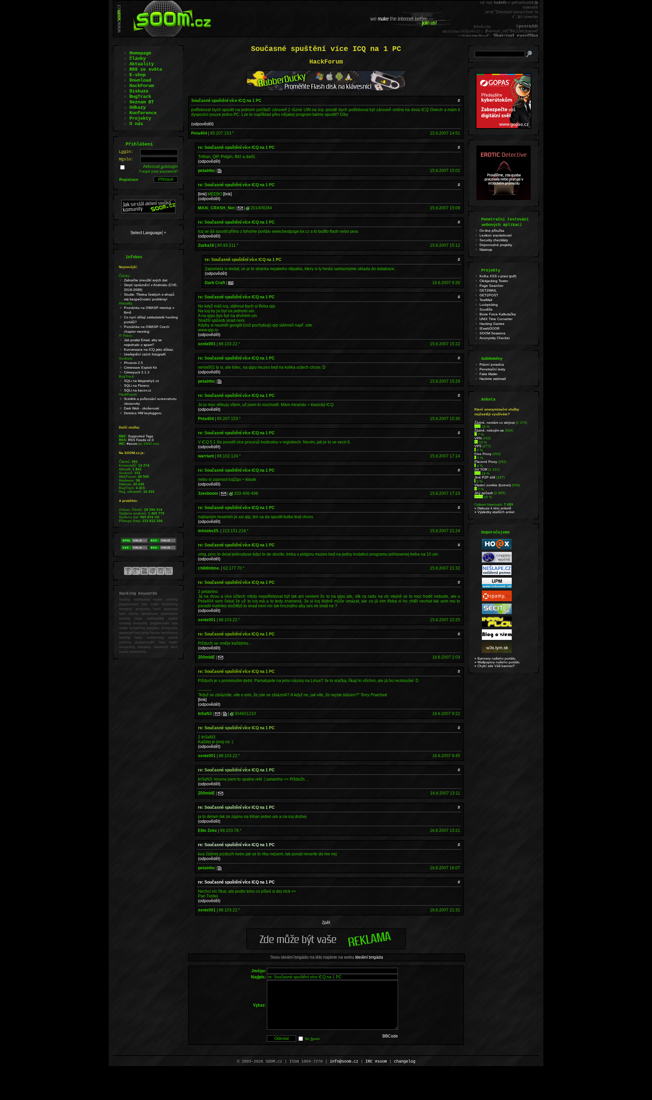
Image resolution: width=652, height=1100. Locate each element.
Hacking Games (491, 324)
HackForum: (128, 394)
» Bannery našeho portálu (494, 658)
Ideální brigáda (369, 957)
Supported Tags (140, 436)
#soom (132, 444)
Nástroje (485, 249)
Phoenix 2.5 (133, 363)
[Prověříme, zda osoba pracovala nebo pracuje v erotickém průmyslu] (503, 198)
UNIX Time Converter (495, 319)
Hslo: (126, 159)
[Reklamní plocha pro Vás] (326, 947)
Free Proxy (482, 454)
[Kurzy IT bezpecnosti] (503, 127)
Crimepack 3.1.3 (136, 372)
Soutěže (486, 309)
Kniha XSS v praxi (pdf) (497, 276)
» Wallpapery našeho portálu (497, 662)
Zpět (326, 922)
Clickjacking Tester (493, 281)
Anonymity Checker (494, 338)
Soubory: (126, 358)
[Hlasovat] (477, 427)
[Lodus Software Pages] (497, 587)
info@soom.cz (344, 1061)
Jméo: (258, 970)
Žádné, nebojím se (489, 430)
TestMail (485, 300)
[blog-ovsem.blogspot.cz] (497, 639)
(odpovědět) (202, 124)
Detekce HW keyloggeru (143, 413)
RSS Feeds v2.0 (141, 440)
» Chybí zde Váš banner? (494, 666)
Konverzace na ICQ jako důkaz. (149, 349)
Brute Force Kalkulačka (497, 314)
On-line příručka (491, 230)
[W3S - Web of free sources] (497, 651)
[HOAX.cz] (497, 548)
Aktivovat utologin (160, 166)
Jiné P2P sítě (484, 477)
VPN (478, 438)
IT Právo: (126, 335)
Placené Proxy (485, 462)
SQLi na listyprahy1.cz (141, 381)
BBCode (390, 1036)
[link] (202, 194)
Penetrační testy (492, 369)
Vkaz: (259, 1005)
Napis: (258, 977)
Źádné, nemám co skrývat (494, 422)
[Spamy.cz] (497, 600)
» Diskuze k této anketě (492, 508)
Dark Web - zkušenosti (141, 408)
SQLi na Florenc (136, 385)
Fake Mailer (488, 374)
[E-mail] (240, 208)
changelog (404, 1061)
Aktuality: (126, 303)
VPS (478, 446)
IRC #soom (376, 1061)
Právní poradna (491, 364)
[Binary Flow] (497, 626)
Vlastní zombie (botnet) (492, 485)
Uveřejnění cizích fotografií (145, 354)
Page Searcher (491, 285)
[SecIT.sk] (497, 613)
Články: (124, 276)
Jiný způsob (483, 493)
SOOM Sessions (492, 333)
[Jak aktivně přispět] (148, 212)
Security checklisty (493, 240)
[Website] (219, 170)
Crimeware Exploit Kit (140, 367)
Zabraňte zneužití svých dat (145, 280)
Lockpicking (488, 305)
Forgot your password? (158, 171)
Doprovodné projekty (495, 245)
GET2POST (488, 295)
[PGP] (230, 282)
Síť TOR (480, 469)
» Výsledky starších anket (494, 512)
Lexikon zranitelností (495, 235)
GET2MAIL (488, 290)
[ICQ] (248, 208)
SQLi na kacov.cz (137, 390)
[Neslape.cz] (497, 574)
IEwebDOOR (489, 328)
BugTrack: (127, 376)
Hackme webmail (492, 379)
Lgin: (126, 152)
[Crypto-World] (497, 561)
